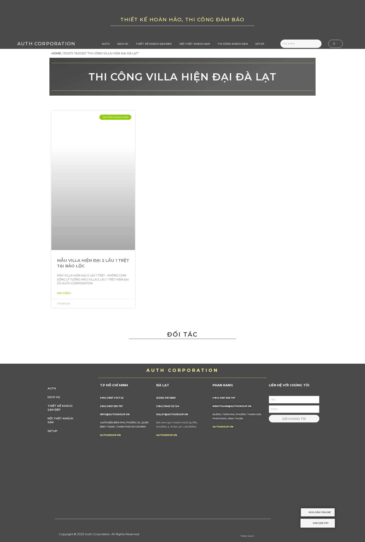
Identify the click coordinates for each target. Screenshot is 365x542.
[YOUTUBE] (319, 19)
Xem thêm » (64, 293)
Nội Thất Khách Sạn (194, 43)
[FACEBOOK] (307, 19)
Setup (259, 43)
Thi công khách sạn (232, 43)
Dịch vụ (122, 43)
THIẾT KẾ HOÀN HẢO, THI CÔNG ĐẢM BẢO (182, 20)
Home (56, 53)
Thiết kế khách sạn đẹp (154, 43)
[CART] (335, 44)
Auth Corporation (46, 43)
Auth (106, 43)
